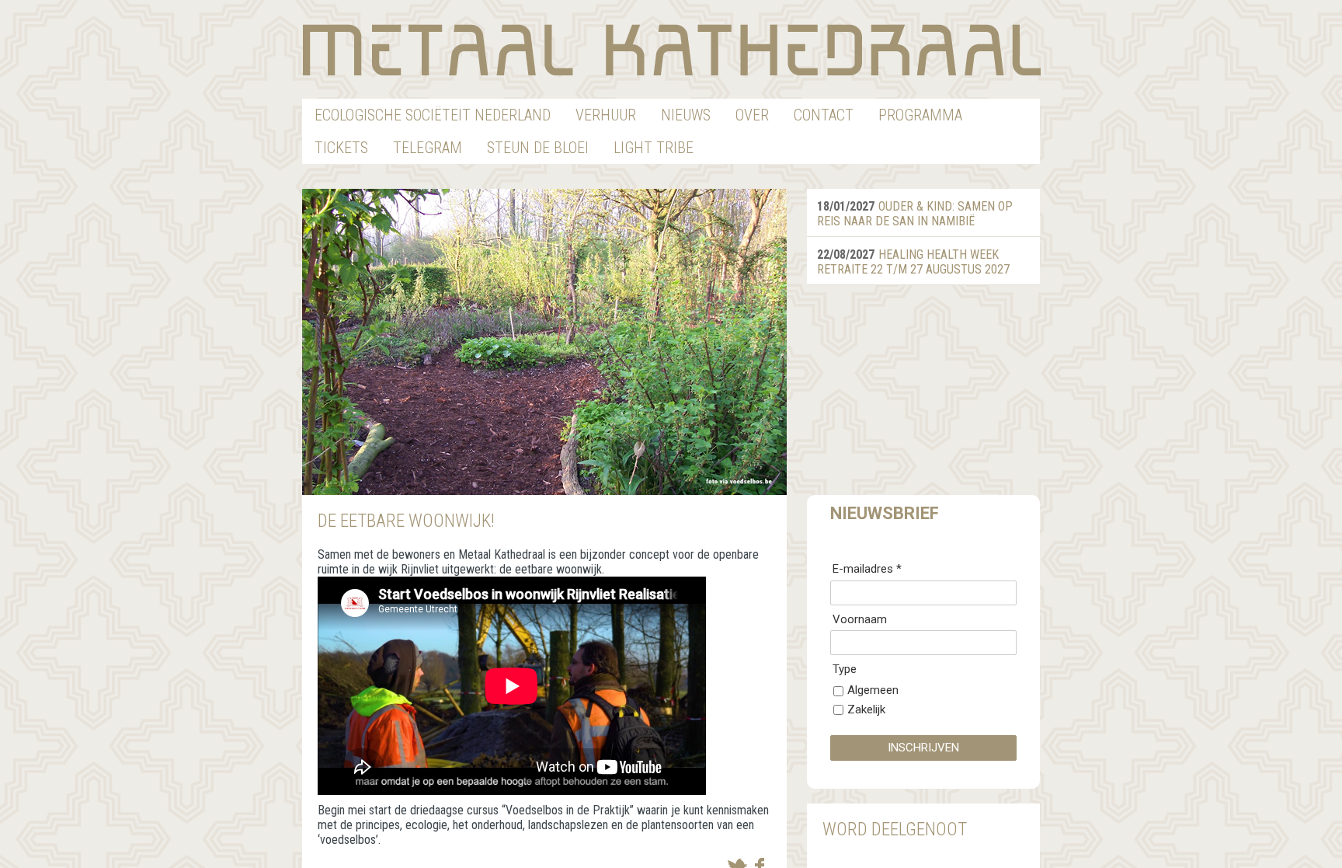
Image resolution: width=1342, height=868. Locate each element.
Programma (920, 115)
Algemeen (873, 690)
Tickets (341, 147)
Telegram (427, 147)
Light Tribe (654, 147)
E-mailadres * (867, 569)
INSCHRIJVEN (923, 748)
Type (845, 669)
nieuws (686, 115)
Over (752, 115)
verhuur (605, 115)
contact (824, 115)
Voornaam (860, 619)
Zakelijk (866, 709)
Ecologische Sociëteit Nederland (433, 115)
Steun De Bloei (538, 147)
